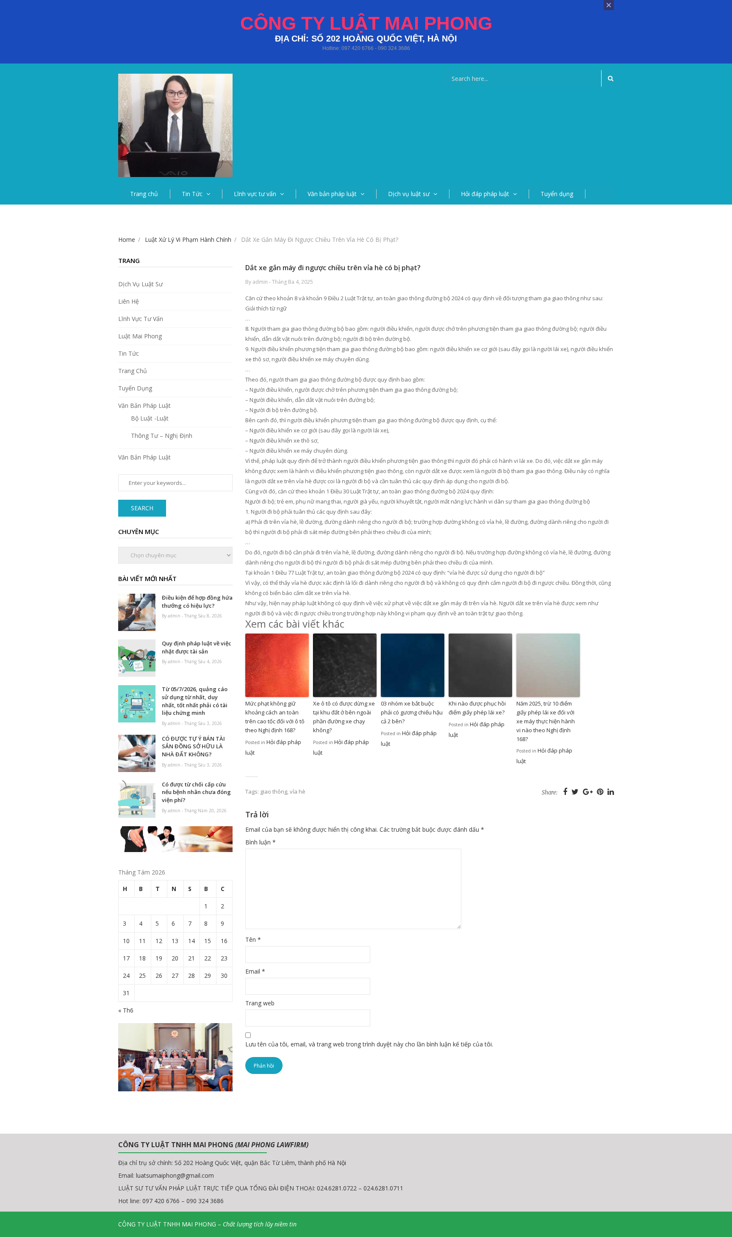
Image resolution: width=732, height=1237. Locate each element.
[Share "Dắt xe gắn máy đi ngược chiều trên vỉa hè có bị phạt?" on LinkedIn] (610, 791)
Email (255, 971)
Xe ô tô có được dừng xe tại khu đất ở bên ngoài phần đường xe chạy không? (344, 716)
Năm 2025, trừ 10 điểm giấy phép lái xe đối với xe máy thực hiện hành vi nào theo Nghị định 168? (545, 721)
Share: (549, 792)
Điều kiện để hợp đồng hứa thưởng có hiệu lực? (197, 601)
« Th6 (125, 1010)
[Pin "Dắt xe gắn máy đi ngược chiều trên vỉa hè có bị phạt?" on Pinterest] (601, 791)
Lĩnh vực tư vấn (255, 194)
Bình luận (260, 842)
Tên (253, 939)
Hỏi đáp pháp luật (485, 194)
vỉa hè (297, 791)
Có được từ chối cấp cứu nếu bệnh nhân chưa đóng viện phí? (196, 792)
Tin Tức (192, 194)
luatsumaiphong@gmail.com (175, 1175)
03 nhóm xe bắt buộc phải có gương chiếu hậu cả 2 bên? (412, 712)
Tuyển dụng (557, 194)
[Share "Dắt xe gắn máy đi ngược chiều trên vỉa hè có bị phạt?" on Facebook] (566, 791)
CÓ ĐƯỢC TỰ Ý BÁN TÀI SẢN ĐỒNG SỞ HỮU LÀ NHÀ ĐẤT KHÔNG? (193, 746)
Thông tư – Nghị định (161, 436)
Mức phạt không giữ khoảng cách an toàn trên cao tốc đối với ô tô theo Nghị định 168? (275, 716)
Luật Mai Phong (140, 336)
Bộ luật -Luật (150, 418)
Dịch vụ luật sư (409, 194)
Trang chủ (144, 194)
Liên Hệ (128, 301)
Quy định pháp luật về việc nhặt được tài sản (196, 647)
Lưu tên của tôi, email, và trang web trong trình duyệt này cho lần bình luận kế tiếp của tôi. (369, 1044)
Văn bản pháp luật (332, 194)
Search (142, 508)
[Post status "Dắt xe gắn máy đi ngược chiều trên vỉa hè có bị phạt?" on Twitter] (576, 791)
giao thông (273, 791)
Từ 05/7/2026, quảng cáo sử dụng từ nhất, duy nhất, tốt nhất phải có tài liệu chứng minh (194, 701)
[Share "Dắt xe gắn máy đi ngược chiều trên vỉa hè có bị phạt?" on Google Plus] (589, 791)
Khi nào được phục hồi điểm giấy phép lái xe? (477, 708)
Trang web (259, 1003)
